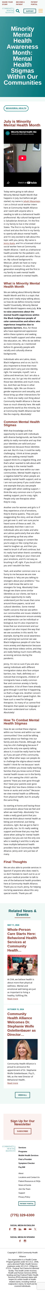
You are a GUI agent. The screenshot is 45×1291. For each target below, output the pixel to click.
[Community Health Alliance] (8, 11)
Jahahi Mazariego (31, 201)
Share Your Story (7, 3)
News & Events (24, 1185)
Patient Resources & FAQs (29, 1181)
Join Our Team (24, 1189)
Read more (12, 998)
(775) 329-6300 (22, 1215)
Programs (22, 1152)
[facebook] (9, 1229)
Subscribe (22, 1131)
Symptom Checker (26, 1163)
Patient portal (34, 3)
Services (9, 22)
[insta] (15, 1229)
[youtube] (25, 1229)
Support (30, 11)
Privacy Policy (24, 1197)
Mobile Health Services (28, 1155)
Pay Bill (21, 1167)
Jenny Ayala (9, 243)
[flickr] (30, 1229)
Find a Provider (25, 1159)
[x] (35, 1229)
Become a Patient (20, 3)
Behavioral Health (16, 108)
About (20, 1173)
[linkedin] (20, 1229)
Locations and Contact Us (29, 1177)
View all (22, 1095)
